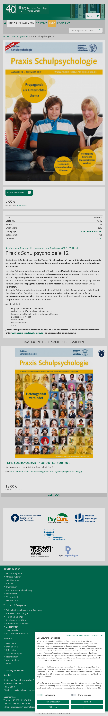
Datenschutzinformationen (77, 635)
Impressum (97, 635)
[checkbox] (40, 695)
